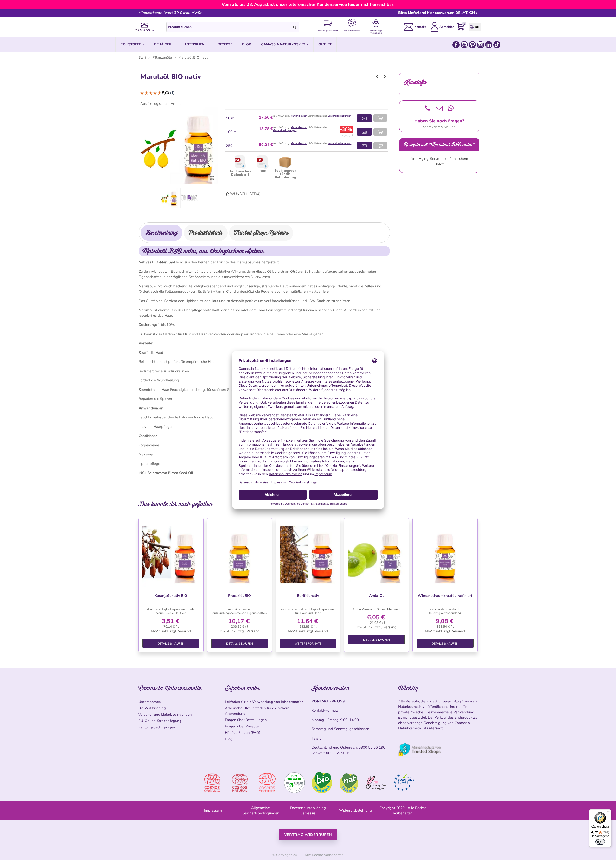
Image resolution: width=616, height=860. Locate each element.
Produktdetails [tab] (206, 232)
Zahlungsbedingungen (156, 727)
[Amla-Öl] (376, 554)
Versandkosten (299, 115)
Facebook (456, 44)
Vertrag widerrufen (308, 834)
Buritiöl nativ (308, 595)
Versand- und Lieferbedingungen (165, 714)
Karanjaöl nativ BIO (170, 595)
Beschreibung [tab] (162, 232)
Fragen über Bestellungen (246, 719)
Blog (228, 739)
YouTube (464, 44)
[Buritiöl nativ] (308, 554)
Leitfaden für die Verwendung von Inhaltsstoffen (264, 701)
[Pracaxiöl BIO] (239, 554)
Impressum (213, 810)
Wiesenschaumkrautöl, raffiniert (445, 595)
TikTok (496, 44)
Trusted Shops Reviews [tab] (261, 232)
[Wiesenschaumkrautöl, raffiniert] (445, 554)
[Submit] (295, 27)
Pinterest (472, 44)
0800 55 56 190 (372, 747)
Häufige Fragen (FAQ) (242, 732)
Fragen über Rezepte (242, 726)
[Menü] (608, 812)
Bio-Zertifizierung (152, 708)
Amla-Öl (376, 595)
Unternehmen (149, 701)
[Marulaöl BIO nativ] (212, 178)
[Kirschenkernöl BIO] (377, 76)
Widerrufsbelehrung (355, 810)
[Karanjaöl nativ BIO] (170, 554)
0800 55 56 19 (338, 753)
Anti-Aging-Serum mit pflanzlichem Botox (439, 161)
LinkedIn (488, 44)
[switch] (600, 842)
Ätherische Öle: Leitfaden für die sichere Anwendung (257, 711)
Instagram (480, 44)
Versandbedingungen (339, 115)
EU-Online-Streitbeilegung (159, 720)
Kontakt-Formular (326, 710)
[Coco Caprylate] (384, 76)
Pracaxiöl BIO (239, 595)
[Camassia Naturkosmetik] (144, 27)
